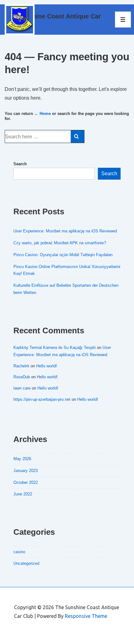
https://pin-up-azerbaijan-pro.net (41, 399)
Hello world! (46, 366)
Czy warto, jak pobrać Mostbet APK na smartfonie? (59, 243)
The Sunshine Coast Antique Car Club (53, 19)
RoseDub (21, 377)
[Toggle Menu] (123, 19)
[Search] (77, 136)
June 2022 (22, 494)
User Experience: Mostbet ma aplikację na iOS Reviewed (65, 231)
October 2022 (25, 482)
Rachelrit (21, 366)
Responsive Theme (86, 616)
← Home (42, 113)
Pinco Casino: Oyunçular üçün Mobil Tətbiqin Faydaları (63, 254)
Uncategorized (26, 563)
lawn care (22, 388)
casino (19, 551)
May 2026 (22, 458)
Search (20, 163)
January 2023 (25, 470)
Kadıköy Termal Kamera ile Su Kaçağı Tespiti (54, 347)
